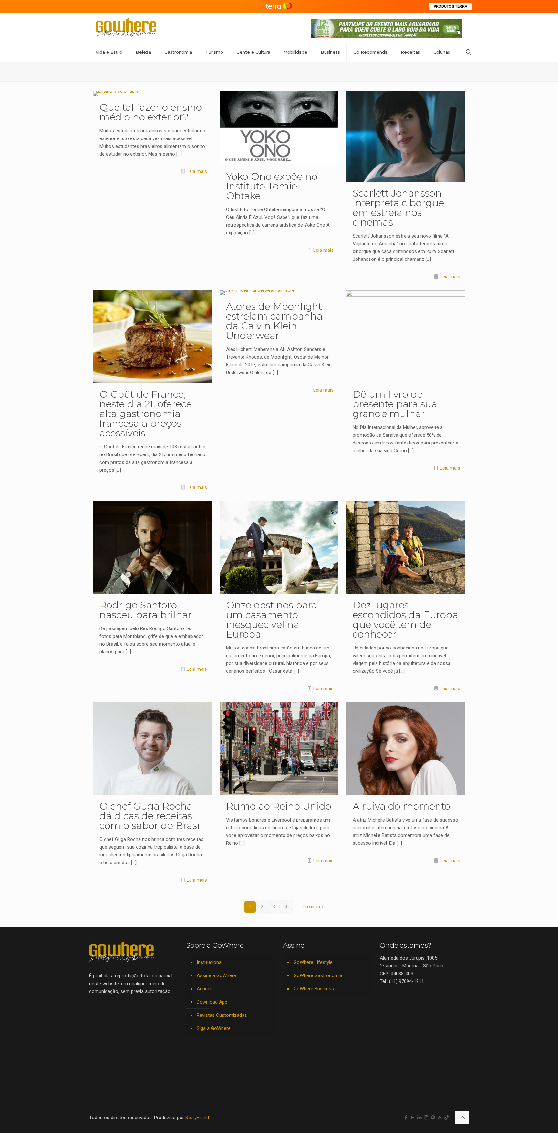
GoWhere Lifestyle (313, 962)
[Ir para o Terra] (279, 6)
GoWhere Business (314, 989)
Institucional (209, 962)
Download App (212, 1002)
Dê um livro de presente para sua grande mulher (395, 404)
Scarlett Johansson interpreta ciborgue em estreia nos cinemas (398, 207)
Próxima (311, 907)
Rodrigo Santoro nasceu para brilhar (145, 610)
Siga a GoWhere (214, 1028)
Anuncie (205, 989)
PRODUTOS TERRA (450, 6)
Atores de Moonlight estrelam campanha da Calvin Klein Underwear (274, 321)
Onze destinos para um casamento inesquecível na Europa (271, 619)
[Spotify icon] (432, 1117)
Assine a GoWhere (216, 975)
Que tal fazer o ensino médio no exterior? (150, 112)
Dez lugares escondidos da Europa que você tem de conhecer (405, 619)
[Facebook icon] (405, 1117)
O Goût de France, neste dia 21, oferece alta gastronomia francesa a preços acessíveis (145, 413)
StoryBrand (197, 1117)
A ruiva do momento (401, 806)
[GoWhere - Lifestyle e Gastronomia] (126, 27)
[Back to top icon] (462, 1117)
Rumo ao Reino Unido (278, 806)
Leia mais (197, 171)
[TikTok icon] (446, 1117)
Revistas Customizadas (222, 1015)
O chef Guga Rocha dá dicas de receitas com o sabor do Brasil (150, 816)
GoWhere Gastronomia (318, 975)
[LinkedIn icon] (419, 1117)
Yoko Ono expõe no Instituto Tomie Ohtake (271, 186)
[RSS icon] (439, 1117)
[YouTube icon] (412, 1117)
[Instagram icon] (426, 1117)
